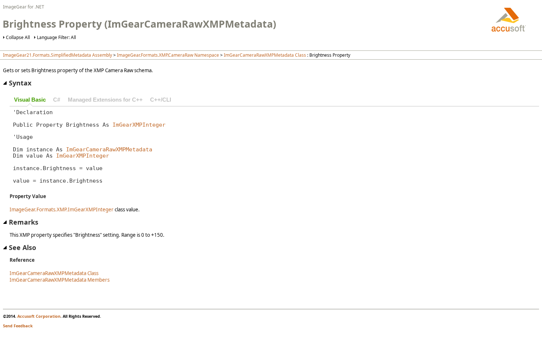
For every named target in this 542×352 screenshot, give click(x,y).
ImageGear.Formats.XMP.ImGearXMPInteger (62, 209)
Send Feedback (18, 325)
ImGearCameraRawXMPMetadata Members (60, 280)
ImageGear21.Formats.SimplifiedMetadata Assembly (57, 55)
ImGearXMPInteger (139, 125)
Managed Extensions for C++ (105, 100)
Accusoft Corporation (38, 316)
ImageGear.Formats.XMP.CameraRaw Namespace (168, 55)
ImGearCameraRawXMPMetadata (109, 149)
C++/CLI (160, 100)
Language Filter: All (56, 37)
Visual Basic (30, 100)
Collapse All (18, 37)
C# (56, 100)
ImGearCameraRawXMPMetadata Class (265, 55)
